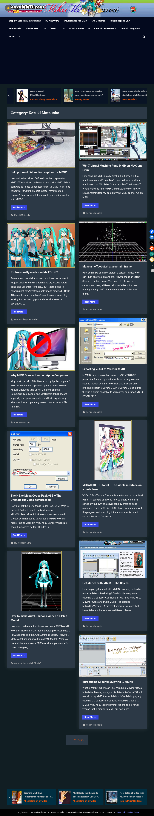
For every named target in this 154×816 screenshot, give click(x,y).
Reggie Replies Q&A (120, 20)
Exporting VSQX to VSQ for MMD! (104, 369)
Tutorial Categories (130, 28)
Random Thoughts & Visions (39, 99)
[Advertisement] (77, 63)
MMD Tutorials (125, 99)
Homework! (15, 28)
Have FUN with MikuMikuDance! (34, 93)
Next (80, 740)
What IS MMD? (33, 28)
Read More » (20, 208)
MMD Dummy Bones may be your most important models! (84, 93)
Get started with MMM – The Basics (105, 583)
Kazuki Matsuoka (22, 215)
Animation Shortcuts (128, 801)
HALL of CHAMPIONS (105, 28)
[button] (151, 231)
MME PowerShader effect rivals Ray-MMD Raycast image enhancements (133, 93)
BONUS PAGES (76, 28)
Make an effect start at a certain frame (107, 266)
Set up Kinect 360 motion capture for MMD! (39, 172)
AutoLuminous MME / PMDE (27, 663)
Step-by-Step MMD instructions (25, 20)
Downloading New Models (26, 319)
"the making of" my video (37, 801)
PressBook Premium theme (127, 812)
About (12, 36)
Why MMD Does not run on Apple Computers (40, 375)
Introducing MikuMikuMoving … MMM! (107, 682)
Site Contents (98, 20)
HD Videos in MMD (22, 543)
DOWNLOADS (52, 20)
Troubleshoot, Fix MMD (75, 20)
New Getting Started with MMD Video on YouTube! (85, 795)
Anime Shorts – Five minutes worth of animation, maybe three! (132, 795)
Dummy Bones (77, 99)
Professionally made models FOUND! (34, 272)
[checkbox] (8, 8)
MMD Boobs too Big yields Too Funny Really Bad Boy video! (38, 795)
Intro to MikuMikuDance (84, 801)
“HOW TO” (55, 28)
